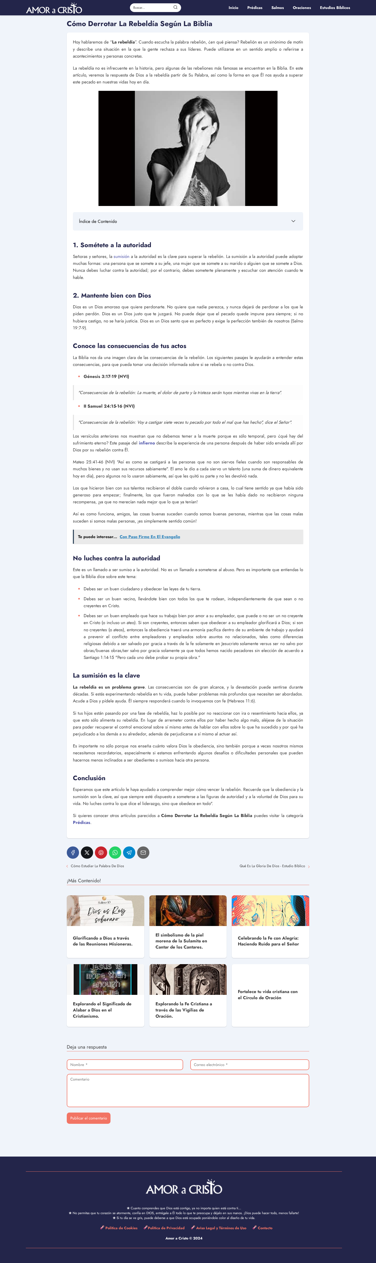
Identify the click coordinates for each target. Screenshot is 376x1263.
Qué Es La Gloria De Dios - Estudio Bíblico (272, 865)
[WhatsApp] (115, 852)
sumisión (121, 256)
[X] (87, 852)
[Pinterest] (101, 852)
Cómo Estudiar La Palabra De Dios (97, 865)
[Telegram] (129, 852)
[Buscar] (175, 7)
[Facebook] (73, 852)
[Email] (143, 852)
